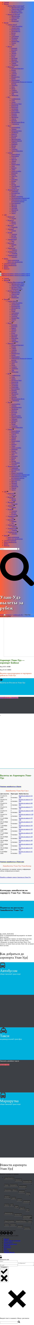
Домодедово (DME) (17, 9)
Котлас (13, 33)
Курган (13, 137)
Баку (12, 241)
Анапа (13, 102)
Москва (6, 4)
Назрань (14, 114)
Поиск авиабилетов (10, 265)
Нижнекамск (15, 80)
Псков (13, 34)
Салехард (14, 149)
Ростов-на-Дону (16, 104)
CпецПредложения (10, 263)
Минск (13, 222)
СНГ (5, 215)
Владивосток (15, 193)
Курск (13, 56)
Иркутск (14, 159)
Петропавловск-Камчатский (20, 198)
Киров (13, 78)
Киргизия (11, 243)
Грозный (14, 115)
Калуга (13, 55)
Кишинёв (14, 227)
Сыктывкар (15, 36)
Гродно (13, 223)
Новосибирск (15, 154)
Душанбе (14, 253)
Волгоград (14, 107)
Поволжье (11, 67)
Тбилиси (14, 234)
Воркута (14, 134)
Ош (12, 246)
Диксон (13, 211)
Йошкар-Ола (15, 77)
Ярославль (14, 61)
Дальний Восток (13, 190)
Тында (13, 213)
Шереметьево (15, 16)
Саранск (14, 90)
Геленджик (14, 110)
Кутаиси (14, 237)
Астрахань (14, 109)
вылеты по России (13, 14)
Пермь (13, 147)
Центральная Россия (10, 1244)
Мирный (14, 206)
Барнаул (13, 168)
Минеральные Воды (17, 122)
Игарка (13, 181)
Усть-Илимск (15, 186)
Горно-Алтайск (16, 171)
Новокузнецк (15, 164)
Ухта (12, 44)
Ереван (13, 230)
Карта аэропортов (13, 260)
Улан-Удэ (14, 176)
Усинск (13, 43)
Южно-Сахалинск (17, 196)
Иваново (14, 60)
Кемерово (14, 173)
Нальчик (14, 120)
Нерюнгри (14, 210)
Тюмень (13, 129)
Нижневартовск (16, 131)
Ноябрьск (14, 144)
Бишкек (13, 244)
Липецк (13, 53)
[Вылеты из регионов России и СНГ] (15, 274)
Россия (6, 23)
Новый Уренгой (16, 141)
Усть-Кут (14, 188)
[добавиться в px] (1, 1234)
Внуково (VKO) (16, 11)
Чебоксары (14, 95)
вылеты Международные (16, 6)
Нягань (13, 146)
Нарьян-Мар (15, 41)
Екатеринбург (15, 127)
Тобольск (14, 142)
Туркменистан (12, 255)
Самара (13, 72)
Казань (13, 70)
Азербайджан (12, 239)
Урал (9, 126)
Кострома (14, 58)
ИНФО (6, 267)
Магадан (14, 205)
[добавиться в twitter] (8, 1234)
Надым (13, 184)
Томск (13, 169)
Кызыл (13, 174)
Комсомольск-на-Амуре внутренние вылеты (19, 200)
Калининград (15, 29)
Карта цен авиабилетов (15, 262)
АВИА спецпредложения (12, 1240)
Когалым (14, 136)
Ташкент (14, 250)
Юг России (7, 1247)
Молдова (10, 225)
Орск (13, 87)
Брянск (13, 51)
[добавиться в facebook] (4, 1234)
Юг (9, 97)
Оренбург (14, 85)
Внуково (14, 19)
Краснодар (14, 105)
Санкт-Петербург (16, 26)
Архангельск (15, 28)
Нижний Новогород (21, 1221)
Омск (13, 166)
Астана (13, 218)
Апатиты (14, 39)
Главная (6, 2)
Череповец (14, 65)
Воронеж (14, 48)
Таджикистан (12, 251)
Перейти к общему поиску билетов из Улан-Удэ (15, 877)
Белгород (14, 50)
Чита (12, 178)
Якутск (13, 195)
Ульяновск (14, 92)
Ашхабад (14, 257)
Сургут (13, 158)
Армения (10, 229)
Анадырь (14, 208)
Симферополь (15, 99)
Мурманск (14, 38)
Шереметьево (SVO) (17, 7)
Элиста (13, 119)
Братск (13, 163)
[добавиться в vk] (11, 1234)
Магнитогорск (16, 139)
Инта (13, 183)
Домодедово (15, 18)
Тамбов (13, 63)
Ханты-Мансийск (17, 151)
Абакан (13, 161)
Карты (6, 258)
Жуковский (15, 21)
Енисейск (14, 179)
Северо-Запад (12, 24)
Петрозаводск (15, 31)
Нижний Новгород (17, 68)
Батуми (13, 236)
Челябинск (14, 132)
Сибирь (10, 153)
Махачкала (14, 117)
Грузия (10, 232)
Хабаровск (14, 191)
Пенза (13, 88)
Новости (6, 268)
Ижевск (13, 75)
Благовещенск (15, 203)
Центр (10, 46)
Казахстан (11, 217)
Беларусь (10, 220)
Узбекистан (11, 248)
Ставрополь (15, 124)
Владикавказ (15, 112)
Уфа (12, 93)
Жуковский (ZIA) (16, 12)
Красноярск (15, 156)
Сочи (13, 100)
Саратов (14, 73)
